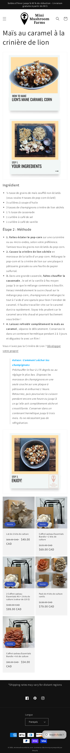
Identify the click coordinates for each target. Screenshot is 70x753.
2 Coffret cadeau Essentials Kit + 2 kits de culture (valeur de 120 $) (18, 596)
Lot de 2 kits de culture (17, 534)
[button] (4, 19)
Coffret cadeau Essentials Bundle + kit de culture (18, 655)
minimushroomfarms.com (23, 747)
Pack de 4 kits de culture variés (51, 595)
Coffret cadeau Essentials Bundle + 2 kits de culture (51, 537)
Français (33, 721)
